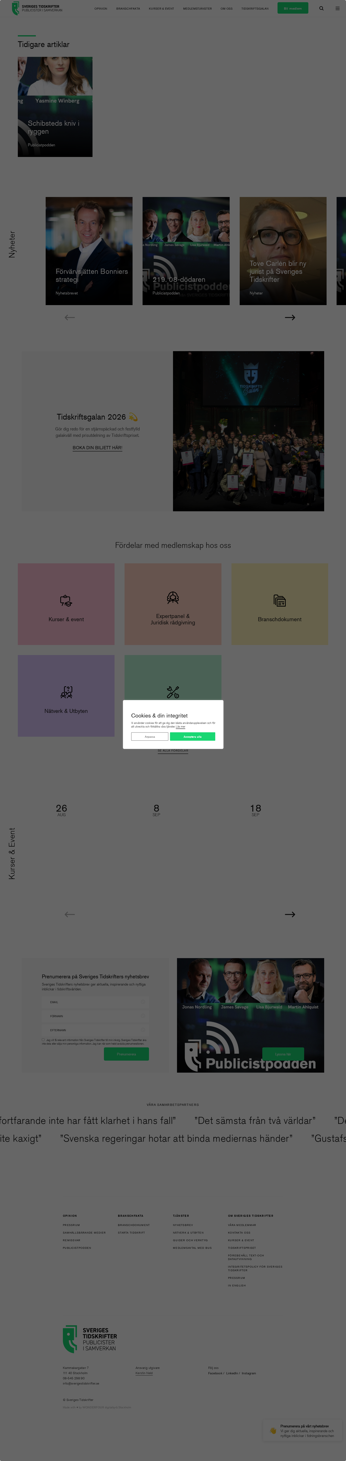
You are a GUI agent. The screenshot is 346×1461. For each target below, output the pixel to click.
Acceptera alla (193, 737)
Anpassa (150, 736)
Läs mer (180, 726)
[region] (173, 730)
